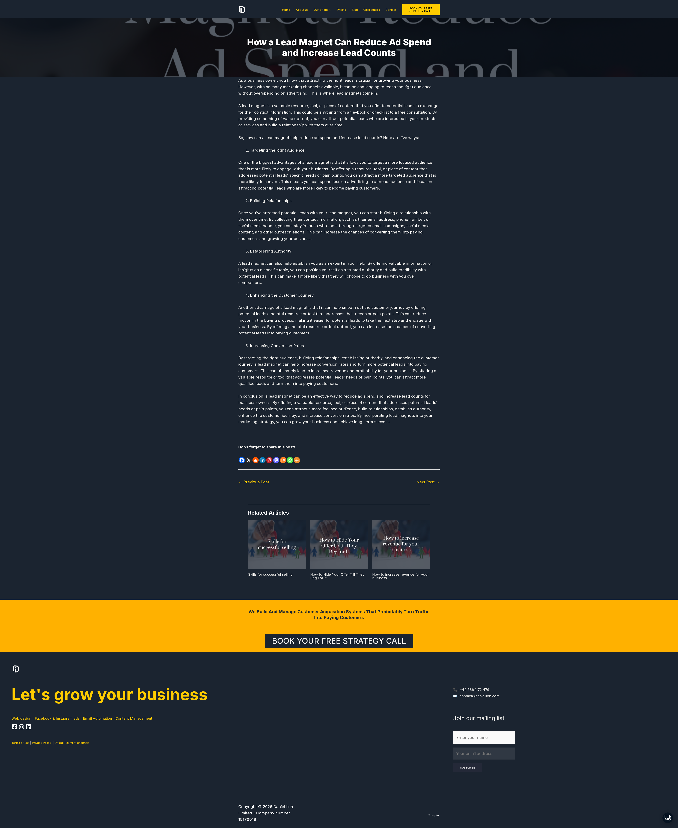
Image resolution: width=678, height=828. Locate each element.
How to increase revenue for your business (400, 576)
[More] (297, 457)
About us (302, 9)
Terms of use (20, 743)
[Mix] (283, 457)
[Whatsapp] (290, 457)
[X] (249, 457)
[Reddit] (255, 457)
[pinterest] (22, 727)
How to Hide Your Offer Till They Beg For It (337, 576)
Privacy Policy (42, 743)
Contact (391, 9)
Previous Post (254, 482)
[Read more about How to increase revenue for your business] (401, 544)
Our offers (321, 9)
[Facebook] (242, 457)
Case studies (371, 9)
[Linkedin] (262, 457)
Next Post (428, 482)
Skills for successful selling (270, 574)
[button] (329, 10)
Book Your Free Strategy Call (339, 641)
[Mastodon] (276, 457)
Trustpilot (434, 815)
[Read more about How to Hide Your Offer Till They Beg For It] (339, 544)
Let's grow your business (109, 694)
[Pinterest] (269, 457)
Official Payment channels (72, 743)
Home (286, 9)
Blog (355, 9)
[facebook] (15, 727)
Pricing (341, 9)
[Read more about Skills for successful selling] (277, 544)
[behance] (29, 727)
